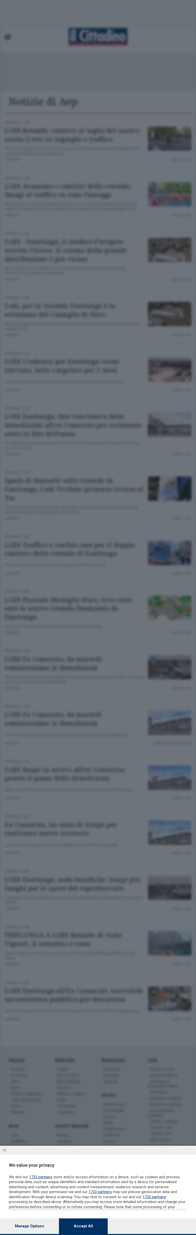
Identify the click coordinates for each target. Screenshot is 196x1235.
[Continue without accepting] (4, 1150)
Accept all (83, 1226)
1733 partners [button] (40, 1177)
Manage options (29, 1226)
